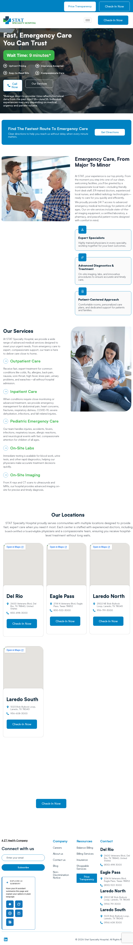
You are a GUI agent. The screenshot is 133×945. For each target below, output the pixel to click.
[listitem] (32, 346)
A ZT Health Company (15, 840)
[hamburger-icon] (87, 20)
